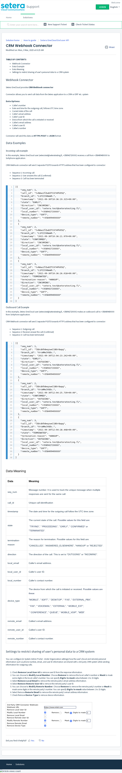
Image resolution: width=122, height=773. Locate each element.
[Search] (7, 25)
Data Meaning (18, 69)
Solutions (28, 17)
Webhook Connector (21, 63)
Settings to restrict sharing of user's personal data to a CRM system (40, 72)
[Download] (55, 396)
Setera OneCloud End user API (54, 40)
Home (9, 17)
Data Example (18, 66)
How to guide (30, 40)
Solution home (13, 40)
